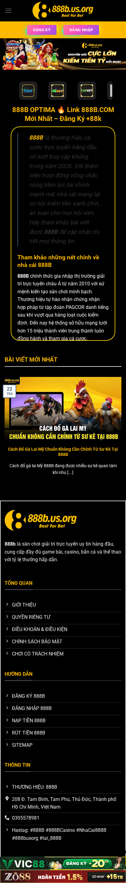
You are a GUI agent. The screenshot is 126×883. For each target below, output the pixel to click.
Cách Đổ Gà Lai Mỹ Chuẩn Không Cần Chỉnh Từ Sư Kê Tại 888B (63, 452)
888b (10, 544)
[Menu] (8, 10)
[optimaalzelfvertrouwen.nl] (63, 11)
